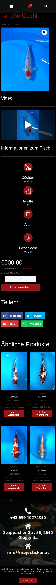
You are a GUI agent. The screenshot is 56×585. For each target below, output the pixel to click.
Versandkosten (25, 268)
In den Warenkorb (20, 287)
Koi (12, 24)
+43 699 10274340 (28, 517)
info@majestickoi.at (28, 552)
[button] (11, 6)
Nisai (16, 24)
